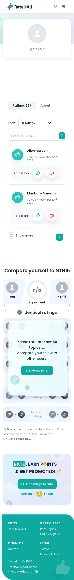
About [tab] (45, 105)
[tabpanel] (37, 178)
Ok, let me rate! (37, 371)
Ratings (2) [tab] (22, 105)
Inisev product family (23, 571)
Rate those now (19, 439)
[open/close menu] (56, 6)
